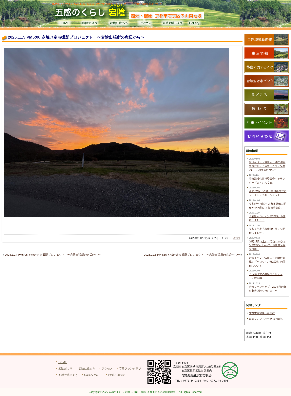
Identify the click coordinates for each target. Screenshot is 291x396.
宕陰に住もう (118, 24)
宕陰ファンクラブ (130, 368)
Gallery (199, 24)
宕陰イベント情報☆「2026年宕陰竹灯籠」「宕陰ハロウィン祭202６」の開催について (267, 166)
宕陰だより (91, 24)
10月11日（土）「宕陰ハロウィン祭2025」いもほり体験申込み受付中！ (267, 245)
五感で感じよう (172, 24)
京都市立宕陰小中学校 (262, 313)
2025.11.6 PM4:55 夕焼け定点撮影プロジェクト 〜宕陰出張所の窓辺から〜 (192, 254)
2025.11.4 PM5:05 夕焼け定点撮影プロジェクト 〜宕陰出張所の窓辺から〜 (53, 254)
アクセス (145, 24)
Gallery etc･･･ (93, 374)
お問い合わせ (116, 374)
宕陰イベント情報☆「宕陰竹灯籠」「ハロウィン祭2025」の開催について (267, 261)
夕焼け (236, 238)
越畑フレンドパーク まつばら (266, 318)
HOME (64, 24)
